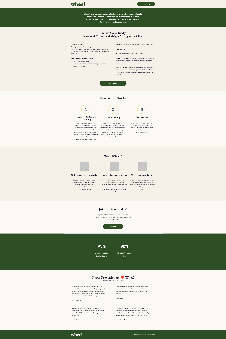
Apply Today (146, 4)
